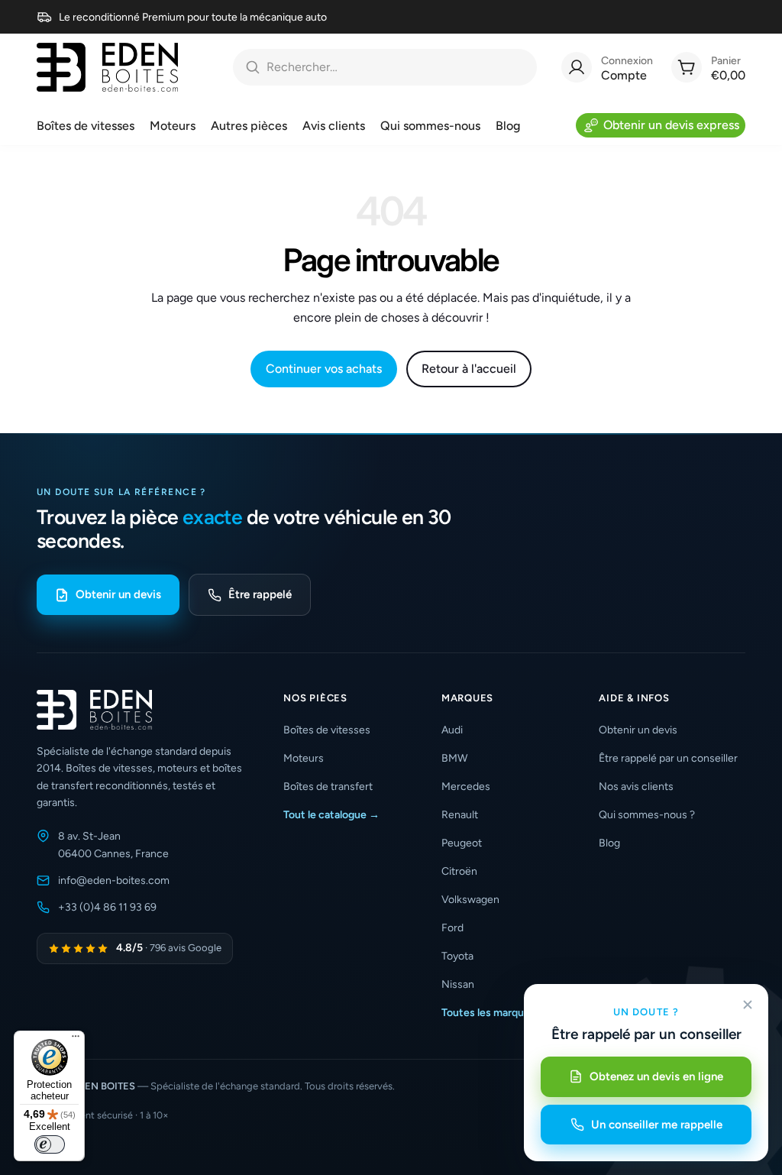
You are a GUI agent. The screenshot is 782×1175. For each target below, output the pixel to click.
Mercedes (465, 786)
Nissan (457, 984)
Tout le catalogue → (331, 814)
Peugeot (461, 843)
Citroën (459, 871)
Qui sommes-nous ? (647, 814)
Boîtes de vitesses (326, 729)
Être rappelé (260, 594)
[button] (347, 698)
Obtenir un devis (118, 594)
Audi (452, 729)
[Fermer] (747, 1004)
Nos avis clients (636, 786)
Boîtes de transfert (328, 786)
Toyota (457, 956)
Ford (452, 927)
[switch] (49, 1144)
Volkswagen (470, 899)
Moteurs (303, 758)
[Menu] (75, 1040)
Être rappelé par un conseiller (668, 758)
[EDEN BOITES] (107, 67)
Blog (609, 843)
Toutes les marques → (494, 1012)
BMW (454, 758)
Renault (459, 814)
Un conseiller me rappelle (656, 1124)
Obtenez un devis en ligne (656, 1076)
